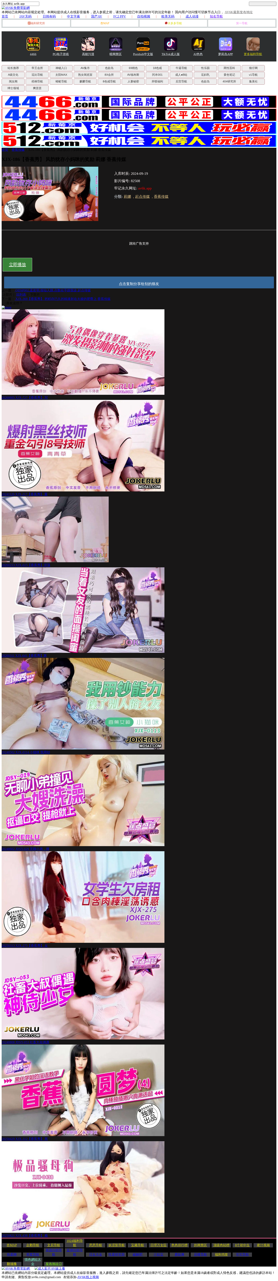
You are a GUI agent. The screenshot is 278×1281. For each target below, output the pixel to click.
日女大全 (95, 1254)
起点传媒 (142, 197)
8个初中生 (242, 1245)
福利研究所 (38, 23)
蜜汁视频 (263, 1245)
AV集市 (85, 68)
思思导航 (95, 1245)
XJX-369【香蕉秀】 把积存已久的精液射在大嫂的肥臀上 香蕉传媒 (63, 299)
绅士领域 (13, 88)
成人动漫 (192, 16)
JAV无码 (25, 16)
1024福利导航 (75, 1243)
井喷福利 (157, 81)
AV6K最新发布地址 (239, 12)
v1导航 (253, 74)
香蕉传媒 (18, 149)
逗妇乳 (205, 74)
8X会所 (109, 74)
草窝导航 (32, 1254)
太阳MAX (61, 74)
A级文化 (13, 74)
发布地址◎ (54, 1264)
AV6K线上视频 (88, 1277)
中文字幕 (73, 16)
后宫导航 (181, 81)
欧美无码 (167, 16)
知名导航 (216, 16)
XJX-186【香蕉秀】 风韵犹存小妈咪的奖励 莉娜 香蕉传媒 (69, 149)
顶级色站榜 (221, 1245)
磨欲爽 (179, 1254)
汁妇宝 (158, 1254)
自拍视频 (143, 16)
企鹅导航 (32, 1245)
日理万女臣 (158, 1245)
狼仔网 (253, 68)
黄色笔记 (229, 74)
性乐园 (205, 68)
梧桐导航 (37, 81)
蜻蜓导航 (61, 81)
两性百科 (229, 68)
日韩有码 (49, 16)
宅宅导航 (242, 1254)
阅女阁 (13, 81)
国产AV (96, 16)
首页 (5, 16)
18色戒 (157, 68)
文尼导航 (53, 1245)
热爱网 (12, 1254)
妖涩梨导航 (116, 1245)
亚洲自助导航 (75, 1252)
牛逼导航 (181, 68)
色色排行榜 (179, 1245)
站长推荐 (13, 68)
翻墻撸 (12, 1264)
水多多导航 (175, 23)
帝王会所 (37, 68)
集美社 (253, 81)
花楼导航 (200, 1254)
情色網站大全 (33, 1262)
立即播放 (17, 264)
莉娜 (127, 197)
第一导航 (241, 23)
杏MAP (104, 23)
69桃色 (133, 68)
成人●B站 (181, 74)
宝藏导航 (137, 1245)
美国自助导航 (54, 1252)
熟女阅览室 (85, 74)
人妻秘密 (133, 81)
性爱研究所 (116, 1254)
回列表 (21, 294)
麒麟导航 (85, 81)
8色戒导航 (109, 81)
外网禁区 (200, 1245)
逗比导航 (37, 74)
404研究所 (229, 81)
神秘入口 (61, 68)
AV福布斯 (133, 74)
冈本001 (157, 74)
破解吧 (137, 1254)
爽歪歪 (37, 88)
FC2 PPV (119, 16)
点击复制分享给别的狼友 (139, 284)
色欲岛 (109, 68)
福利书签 (221, 1254)
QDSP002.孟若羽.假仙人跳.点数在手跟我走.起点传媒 (53, 290)
